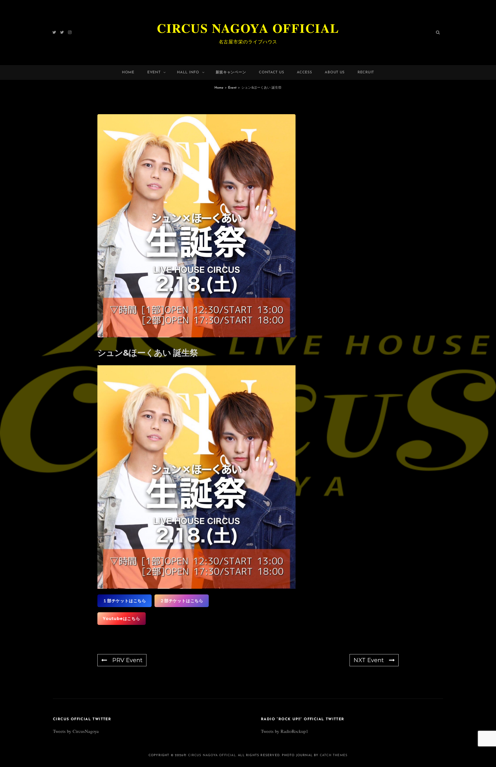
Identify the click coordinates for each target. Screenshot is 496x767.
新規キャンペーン (231, 72)
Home (128, 72)
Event (154, 72)
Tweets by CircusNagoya (76, 731)
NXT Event (368, 660)
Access (304, 72)
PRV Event (127, 660)
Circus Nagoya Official (248, 28)
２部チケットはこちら (181, 600)
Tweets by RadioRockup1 (284, 731)
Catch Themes (333, 755)
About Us (335, 72)
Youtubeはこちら (121, 618)
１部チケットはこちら (124, 600)
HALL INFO (188, 72)
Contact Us (271, 72)
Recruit (366, 72)
